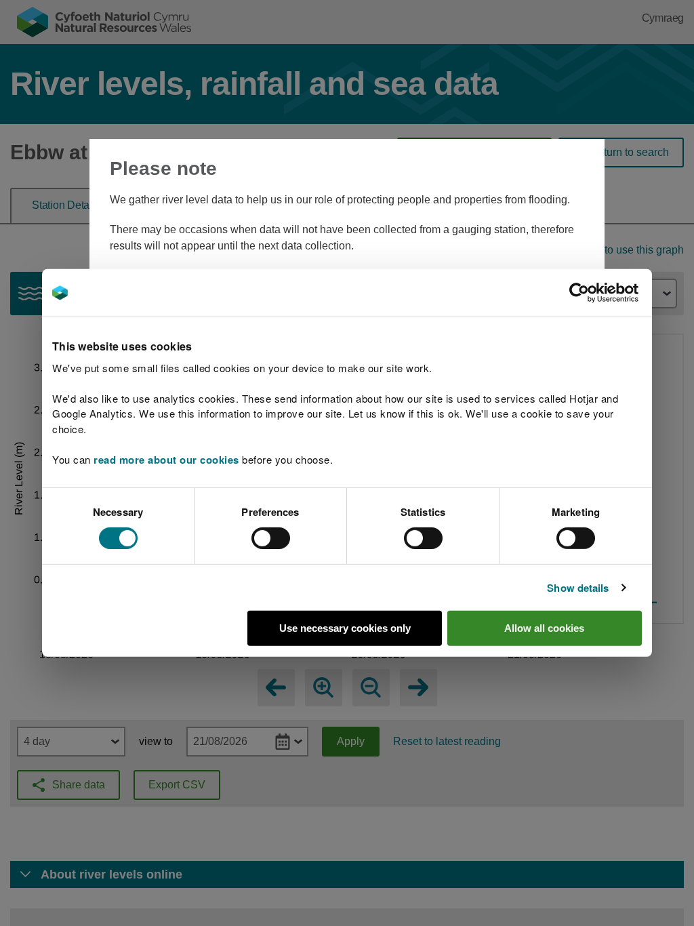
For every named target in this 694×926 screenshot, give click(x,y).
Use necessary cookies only (345, 628)
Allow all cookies (544, 628)
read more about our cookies (166, 458)
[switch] (270, 538)
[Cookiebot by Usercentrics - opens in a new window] (602, 292)
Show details (578, 587)
